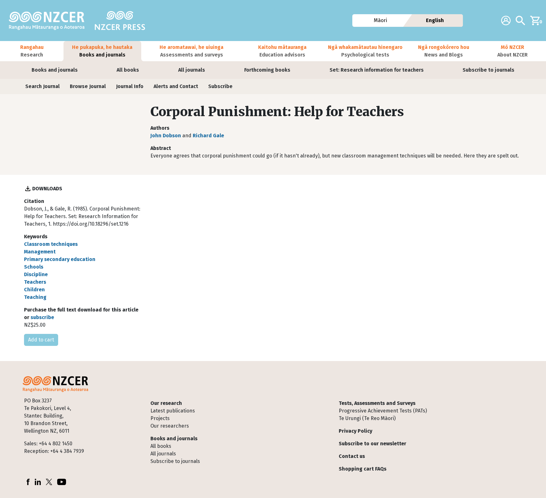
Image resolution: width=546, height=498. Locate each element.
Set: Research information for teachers (377, 70)
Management (40, 252)
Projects (160, 418)
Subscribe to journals (488, 70)
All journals (191, 70)
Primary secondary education (59, 259)
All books (128, 70)
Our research (166, 403)
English (435, 20)
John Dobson (165, 136)
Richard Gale (208, 136)
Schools (33, 267)
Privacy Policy (355, 431)
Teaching (35, 297)
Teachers (35, 282)
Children (34, 290)
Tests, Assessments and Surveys (377, 403)
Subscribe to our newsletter (372, 444)
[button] (32, 51)
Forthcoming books (267, 70)
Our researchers (169, 426)
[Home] (49, 20)
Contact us (352, 456)
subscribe (42, 317)
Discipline (36, 274)
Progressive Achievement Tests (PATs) (383, 411)
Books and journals (55, 70)
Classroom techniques (51, 244)
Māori (380, 20)
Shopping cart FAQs (362, 469)
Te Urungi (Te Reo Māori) (367, 418)
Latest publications (172, 411)
